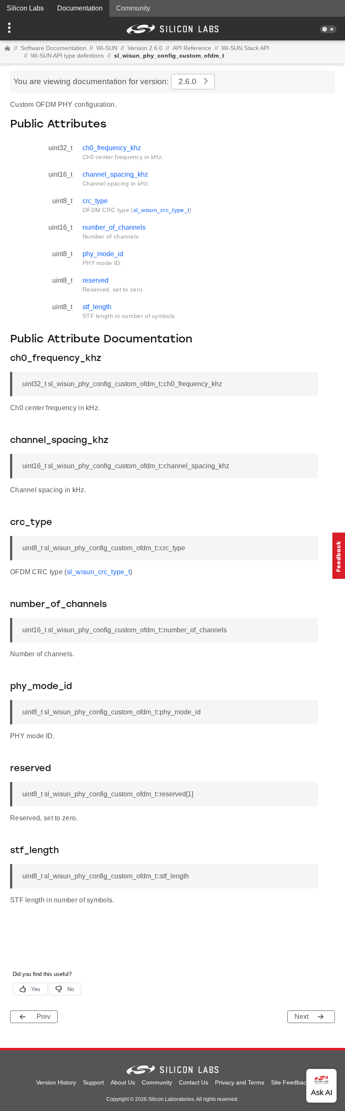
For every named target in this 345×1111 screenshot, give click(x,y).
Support (93, 1082)
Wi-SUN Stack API (245, 48)
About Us (123, 1082)
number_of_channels (114, 227)
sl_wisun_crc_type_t (161, 210)
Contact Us (193, 1082)
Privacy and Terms (239, 1082)
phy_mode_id (102, 253)
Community (133, 8)
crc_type (95, 200)
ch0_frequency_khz (111, 147)
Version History (56, 1082)
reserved (95, 280)
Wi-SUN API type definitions (67, 55)
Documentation (80, 8)
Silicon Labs (25, 8)
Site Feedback (290, 1082)
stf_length (96, 306)
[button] (26, 28)
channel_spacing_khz (115, 174)
